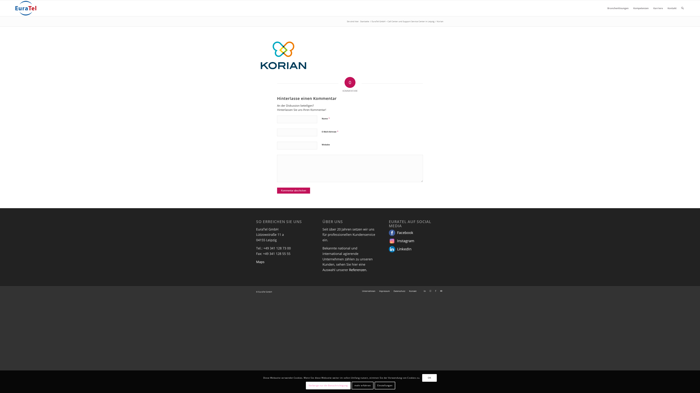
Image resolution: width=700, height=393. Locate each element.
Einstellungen (384, 385)
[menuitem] (618, 8)
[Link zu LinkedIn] (424, 291)
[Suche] (682, 8)
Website (326, 144)
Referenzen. (358, 270)
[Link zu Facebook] (435, 291)
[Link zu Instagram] (430, 291)
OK (429, 377)
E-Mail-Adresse (330, 131)
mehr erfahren (362, 385)
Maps (260, 262)
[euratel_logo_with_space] (26, 8)
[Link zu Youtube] (441, 291)
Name (326, 118)
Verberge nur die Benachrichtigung (328, 385)
